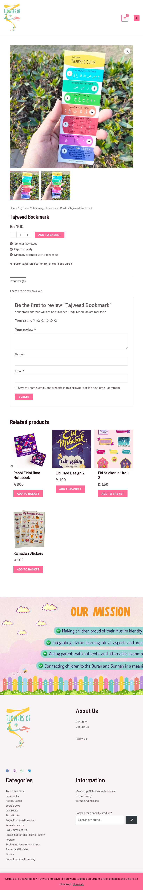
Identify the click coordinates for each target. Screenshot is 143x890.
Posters (10, 839)
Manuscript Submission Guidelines (95, 791)
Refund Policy (84, 796)
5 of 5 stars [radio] (55, 320)
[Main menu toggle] (137, 18)
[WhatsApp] (21, 770)
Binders (10, 854)
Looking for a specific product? (94, 813)
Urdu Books (12, 796)
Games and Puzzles (17, 849)
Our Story (81, 722)
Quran (29, 263)
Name (20, 354)
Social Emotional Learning (20, 820)
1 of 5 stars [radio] (38, 320)
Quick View (29, 465)
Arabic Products (15, 791)
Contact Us (82, 726)
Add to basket (49, 234)
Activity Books (14, 800)
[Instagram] (14, 770)
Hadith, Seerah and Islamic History (25, 834)
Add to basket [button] (28, 493)
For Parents (17, 263)
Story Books (13, 815)
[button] (127, 51)
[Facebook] (7, 770)
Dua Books (12, 810)
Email (19, 371)
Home (13, 208)
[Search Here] (131, 820)
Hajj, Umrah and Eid (16, 829)
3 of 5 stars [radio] (47, 320)
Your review (25, 330)
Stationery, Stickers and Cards (49, 208)
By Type (24, 208)
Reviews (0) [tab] (18, 281)
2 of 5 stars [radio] (42, 320)
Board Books (13, 805)
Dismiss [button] (78, 884)
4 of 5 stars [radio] (51, 320)
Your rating (25, 320)
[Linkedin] (29, 770)
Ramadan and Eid (15, 825)
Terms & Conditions (87, 800)
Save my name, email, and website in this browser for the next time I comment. (69, 388)
